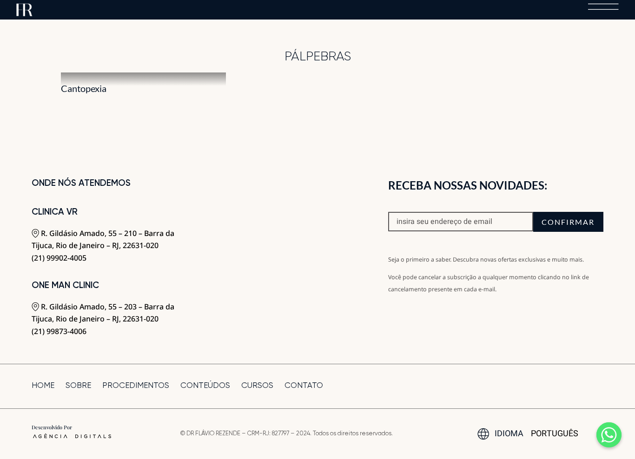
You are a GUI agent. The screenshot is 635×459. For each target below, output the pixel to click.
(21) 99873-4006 (59, 331)
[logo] (24, 7)
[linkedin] (600, 386)
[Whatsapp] (609, 434)
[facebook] (552, 386)
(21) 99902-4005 (59, 258)
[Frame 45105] (603, 7)
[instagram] (568, 386)
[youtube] (584, 386)
